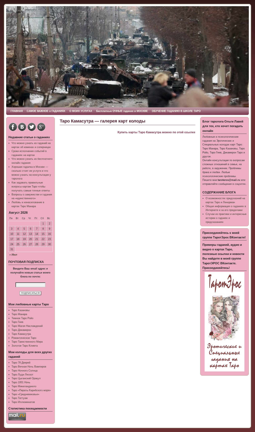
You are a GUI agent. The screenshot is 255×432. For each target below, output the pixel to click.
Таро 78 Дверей (21, 362)
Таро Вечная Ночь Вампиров (29, 366)
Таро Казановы (20, 310)
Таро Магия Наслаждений (27, 325)
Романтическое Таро (24, 337)
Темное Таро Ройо (22, 318)
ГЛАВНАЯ (17, 111)
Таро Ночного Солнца (24, 370)
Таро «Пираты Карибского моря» (31, 390)
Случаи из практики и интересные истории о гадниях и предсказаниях (226, 218)
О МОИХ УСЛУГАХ (80, 111)
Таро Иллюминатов (23, 402)
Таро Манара (19, 314)
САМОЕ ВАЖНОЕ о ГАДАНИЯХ (46, 111)
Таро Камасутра (21, 333)
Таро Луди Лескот (22, 374)
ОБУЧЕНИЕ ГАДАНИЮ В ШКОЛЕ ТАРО (176, 111)
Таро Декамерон (21, 329)
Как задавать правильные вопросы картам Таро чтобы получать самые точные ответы (31, 186)
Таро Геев (17, 321)
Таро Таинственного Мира (27, 341)
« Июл (13, 254)
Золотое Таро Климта (25, 345)
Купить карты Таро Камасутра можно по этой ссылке (156, 132)
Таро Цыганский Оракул (26, 378)
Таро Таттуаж (20, 398)
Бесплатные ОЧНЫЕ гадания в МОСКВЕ (122, 111)
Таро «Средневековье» (25, 394)
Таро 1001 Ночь (21, 382)
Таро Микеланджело (24, 386)
